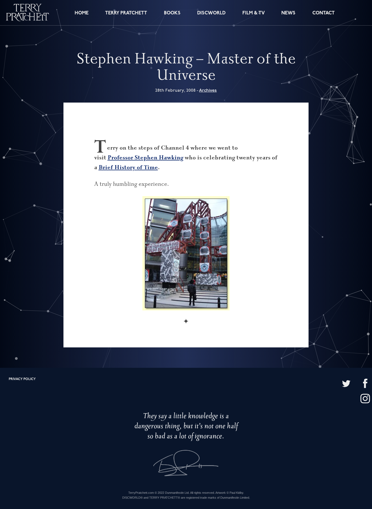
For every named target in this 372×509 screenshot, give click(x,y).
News (288, 13)
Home (82, 13)
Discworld (211, 13)
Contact (323, 13)
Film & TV (253, 13)
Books (172, 13)
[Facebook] (365, 384)
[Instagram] (365, 399)
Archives (208, 90)
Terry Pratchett (126, 13)
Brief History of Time (128, 167)
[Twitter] (346, 384)
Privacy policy (22, 379)
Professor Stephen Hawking (145, 157)
